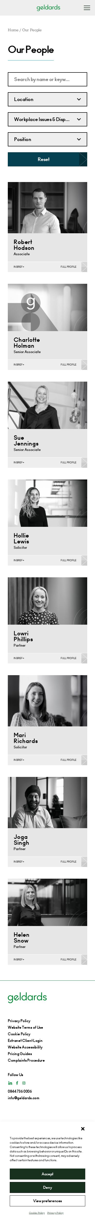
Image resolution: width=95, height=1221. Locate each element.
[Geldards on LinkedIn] (10, 1083)
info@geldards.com (23, 1098)
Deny (47, 1187)
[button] (82, 1128)
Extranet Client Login (25, 1040)
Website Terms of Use (25, 1027)
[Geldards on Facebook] (17, 1083)
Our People (32, 30)
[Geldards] (48, 7)
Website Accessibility (25, 1047)
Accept (47, 1174)
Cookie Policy (37, 1213)
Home (13, 30)
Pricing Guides (20, 1053)
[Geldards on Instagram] (23, 1083)
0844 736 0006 (20, 1091)
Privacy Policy (55, 1213)
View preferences (47, 1201)
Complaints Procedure (26, 1060)
